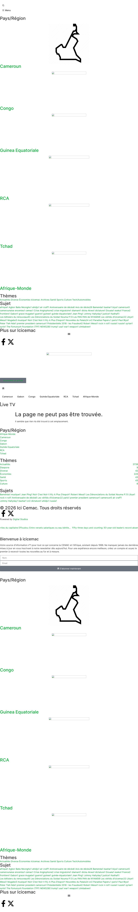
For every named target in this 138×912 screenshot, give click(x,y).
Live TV (7, 404)
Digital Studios (20, 519)
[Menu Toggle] (69, 895)
